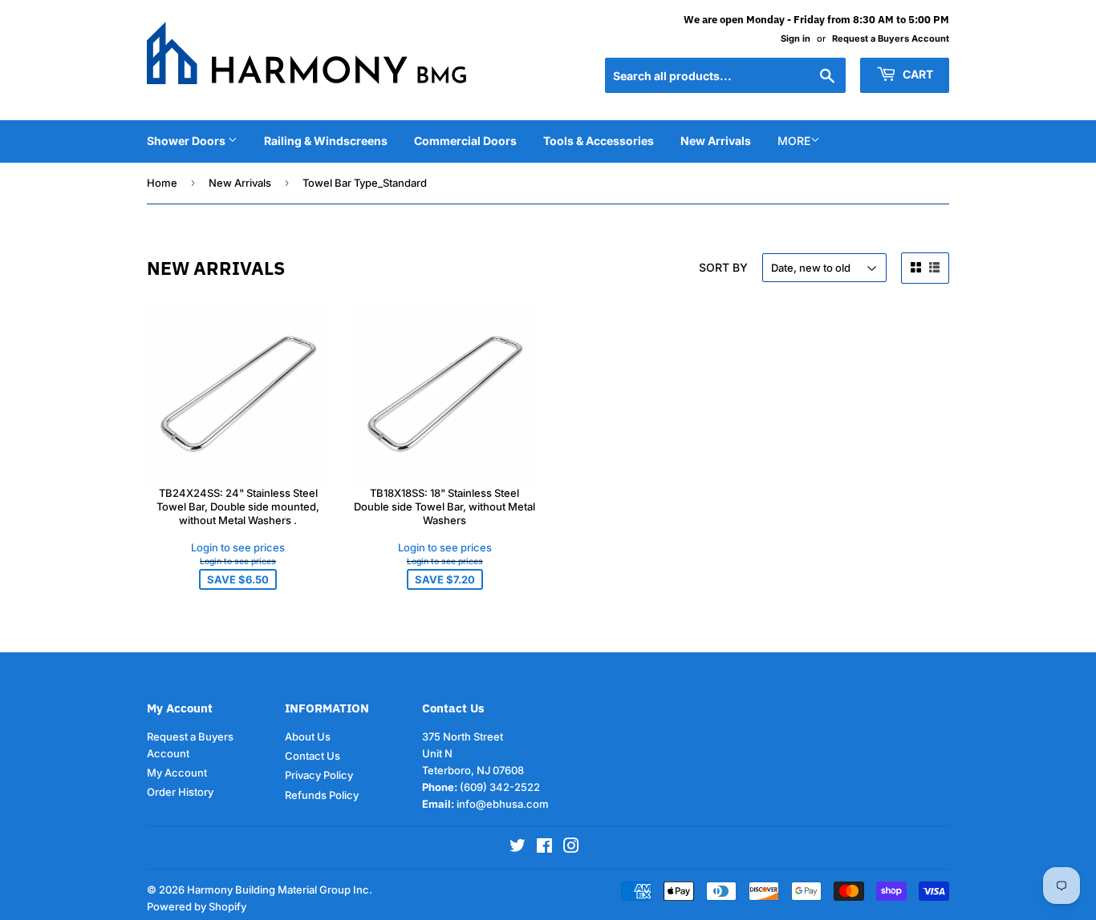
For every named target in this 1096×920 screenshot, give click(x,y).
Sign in (795, 38)
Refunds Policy (322, 795)
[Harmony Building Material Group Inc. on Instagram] (571, 847)
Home (162, 182)
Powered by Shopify (196, 906)
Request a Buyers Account (890, 38)
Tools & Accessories (598, 140)
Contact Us (312, 755)
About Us (308, 736)
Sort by (723, 267)
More (793, 140)
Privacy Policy (319, 775)
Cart (916, 74)
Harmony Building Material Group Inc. (279, 889)
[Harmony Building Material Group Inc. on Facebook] (544, 847)
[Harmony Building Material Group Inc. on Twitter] (517, 847)
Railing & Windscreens (326, 140)
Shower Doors (187, 140)
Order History (180, 791)
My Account (177, 772)
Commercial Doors (465, 140)
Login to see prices (238, 547)
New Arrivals (715, 140)
